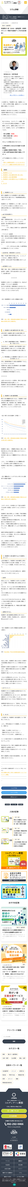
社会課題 (13, 1058)
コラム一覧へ (14, 804)
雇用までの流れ (7, 1176)
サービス (8, 1161)
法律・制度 (5, 1058)
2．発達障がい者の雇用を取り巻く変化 (12, 175)
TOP (3, 15)
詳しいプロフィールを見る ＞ (17, 95)
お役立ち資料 (8, 1168)
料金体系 (8, 1165)
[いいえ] (26, 1182)
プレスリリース (14, 1138)
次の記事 (20, 804)
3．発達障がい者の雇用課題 (9, 177)
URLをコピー (14, 797)
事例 (3, 1054)
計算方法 (21, 1071)
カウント (10, 1079)
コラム (20, 1172)
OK (14, 1184)
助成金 (4, 1075)
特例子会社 (12, 1075)
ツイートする (14, 792)
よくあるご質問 (20, 1176)
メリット (13, 1071)
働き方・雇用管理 (6, 25)
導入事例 (20, 1165)
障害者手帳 (21, 1075)
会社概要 (14, 1137)
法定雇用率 (5, 1071)
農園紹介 (20, 1161)
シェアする (14, 788)
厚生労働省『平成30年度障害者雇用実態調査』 (15, 652)
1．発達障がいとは (6, 173)
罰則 (3, 1079)
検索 (14, 1041)
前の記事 (7, 804)
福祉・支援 (22, 1058)
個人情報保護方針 (14, 1140)
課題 (17, 1079)
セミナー (20, 1168)
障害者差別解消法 (7, 1082)
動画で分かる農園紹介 (8, 1172)
